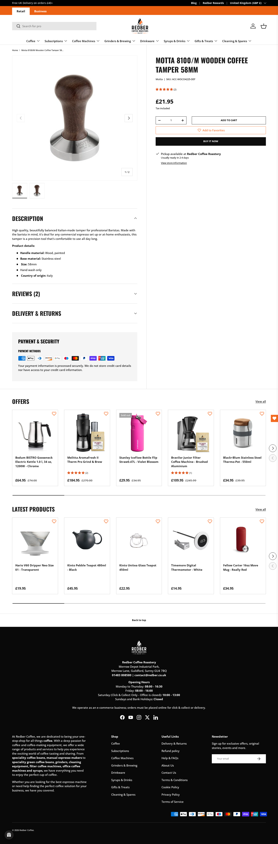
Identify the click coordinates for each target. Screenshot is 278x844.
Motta (159, 79)
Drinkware (147, 41)
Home (15, 50)
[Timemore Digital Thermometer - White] (191, 540)
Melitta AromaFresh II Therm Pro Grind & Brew (84, 460)
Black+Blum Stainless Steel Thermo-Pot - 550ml (242, 460)
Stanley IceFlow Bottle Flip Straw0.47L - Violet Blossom (138, 460)
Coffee (30, 41)
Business (40, 11)
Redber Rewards (213, 3)
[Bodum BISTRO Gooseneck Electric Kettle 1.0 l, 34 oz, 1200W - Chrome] (35, 432)
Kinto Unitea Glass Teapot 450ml (137, 567)
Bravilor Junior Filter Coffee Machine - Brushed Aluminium (189, 462)
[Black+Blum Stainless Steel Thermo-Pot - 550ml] (243, 432)
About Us (168, 765)
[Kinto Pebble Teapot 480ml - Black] (87, 540)
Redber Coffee (26, 830)
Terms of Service (173, 802)
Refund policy (170, 751)
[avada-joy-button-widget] (9, 834)
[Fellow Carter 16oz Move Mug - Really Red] (243, 540)
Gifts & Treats (204, 41)
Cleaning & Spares (234, 41)
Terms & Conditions (175, 780)
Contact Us (169, 772)
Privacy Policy (171, 794)
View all (260, 401)
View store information (174, 163)
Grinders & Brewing (117, 41)
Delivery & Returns (174, 743)
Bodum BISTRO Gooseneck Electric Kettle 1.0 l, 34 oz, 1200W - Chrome (34, 462)
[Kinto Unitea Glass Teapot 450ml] (139, 540)
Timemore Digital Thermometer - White (186, 567)
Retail (21, 11)
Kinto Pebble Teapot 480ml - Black (86, 567)
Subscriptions (54, 41)
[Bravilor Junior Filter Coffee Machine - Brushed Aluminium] (191, 432)
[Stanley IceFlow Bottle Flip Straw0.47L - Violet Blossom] (139, 432)
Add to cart (229, 120)
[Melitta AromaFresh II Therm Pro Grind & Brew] (87, 432)
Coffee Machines (83, 41)
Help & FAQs (170, 758)
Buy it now (210, 141)
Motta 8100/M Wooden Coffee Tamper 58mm (42, 50)
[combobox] (54, 26)
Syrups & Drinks (174, 41)
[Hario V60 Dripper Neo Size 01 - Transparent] (35, 540)
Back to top (139, 620)
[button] (263, 26)
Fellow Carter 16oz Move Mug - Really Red (240, 567)
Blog (194, 3)
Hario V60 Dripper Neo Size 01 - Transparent (34, 567)
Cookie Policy (170, 787)
